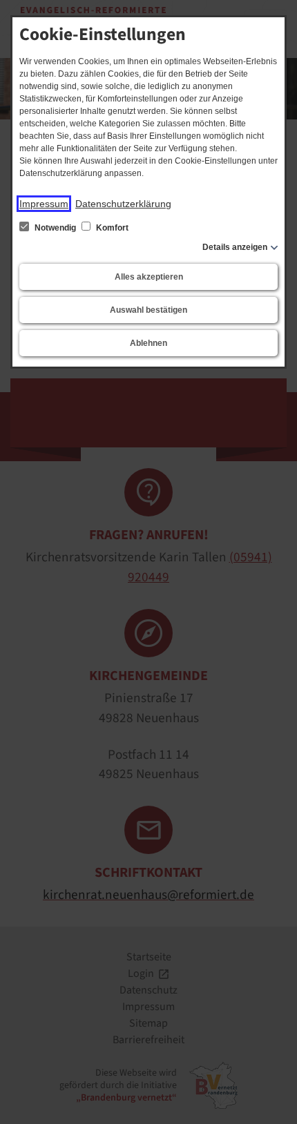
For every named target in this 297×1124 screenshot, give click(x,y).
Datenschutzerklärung (123, 203)
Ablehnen (148, 343)
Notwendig (55, 228)
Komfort (111, 228)
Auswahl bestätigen (148, 310)
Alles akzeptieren (149, 277)
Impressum (43, 203)
